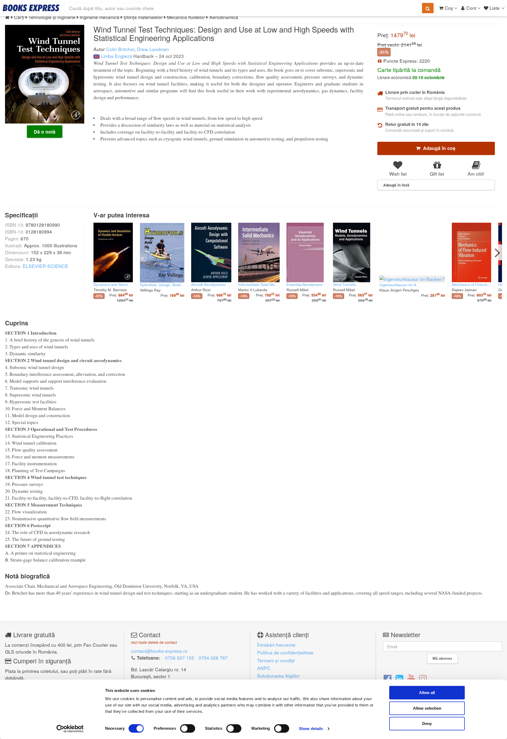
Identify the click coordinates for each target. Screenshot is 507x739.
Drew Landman (153, 49)
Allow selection (427, 708)
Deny (427, 723)
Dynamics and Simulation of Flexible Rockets (113, 284)
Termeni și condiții (276, 660)
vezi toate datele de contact (154, 642)
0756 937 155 (179, 657)
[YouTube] (411, 678)
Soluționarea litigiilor (278, 675)
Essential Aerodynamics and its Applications (306, 284)
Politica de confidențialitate (285, 652)
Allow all (427, 692)
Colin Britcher (120, 49)
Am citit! (476, 173)
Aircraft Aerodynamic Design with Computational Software (211, 284)
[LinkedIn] (399, 678)
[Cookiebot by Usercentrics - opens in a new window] (70, 729)
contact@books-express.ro (159, 650)
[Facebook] (387, 678)
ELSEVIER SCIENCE (45, 266)
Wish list (398, 173)
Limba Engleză (116, 56)
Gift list (437, 173)
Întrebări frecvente (276, 644)
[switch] (187, 728)
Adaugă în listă (396, 185)
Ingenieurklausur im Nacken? (400, 285)
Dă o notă (44, 132)
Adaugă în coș (438, 148)
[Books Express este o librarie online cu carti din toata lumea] (31, 7)
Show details (311, 728)
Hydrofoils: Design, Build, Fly (162, 285)
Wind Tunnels (344, 284)
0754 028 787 (213, 657)
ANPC (263, 668)
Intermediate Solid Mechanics (259, 284)
